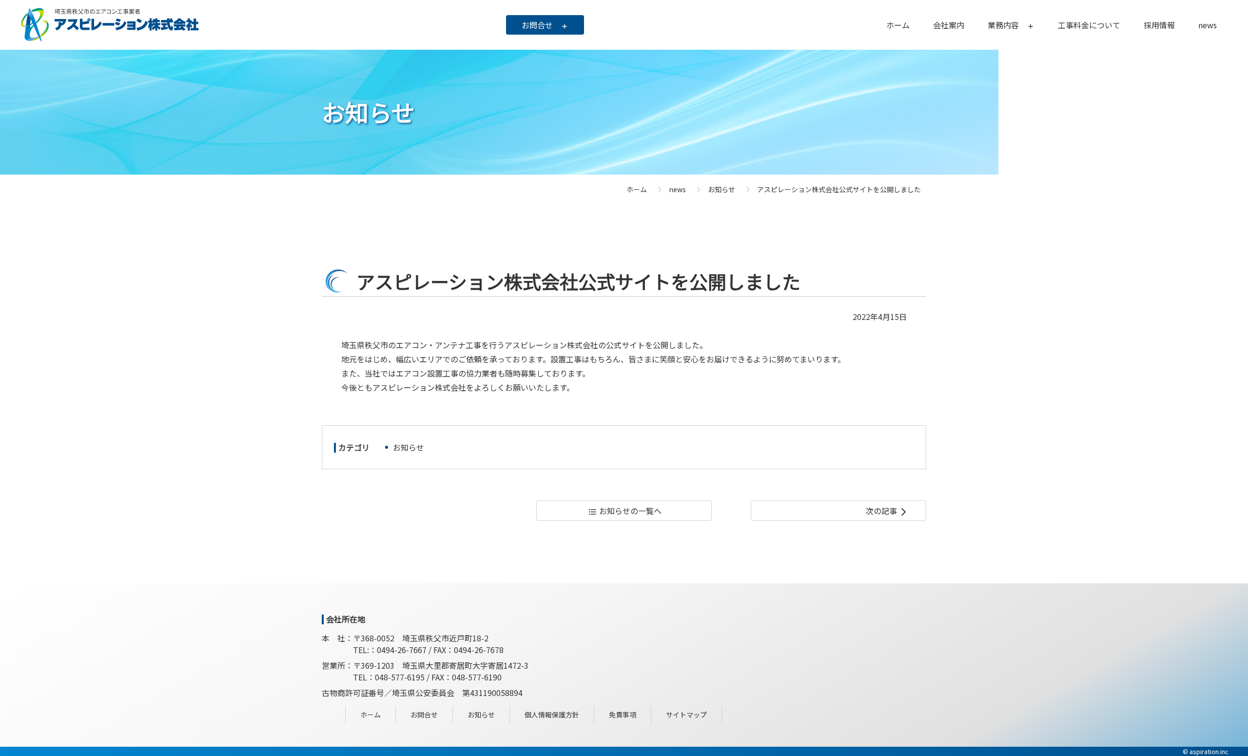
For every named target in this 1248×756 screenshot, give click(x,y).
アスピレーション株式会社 (110, 25)
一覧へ (625, 511)
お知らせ (408, 447)
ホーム (636, 189)
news (677, 189)
